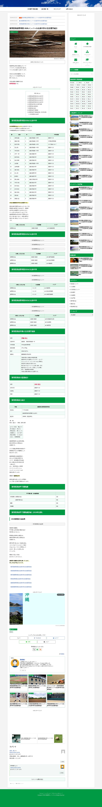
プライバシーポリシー (57, 793)
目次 (35, 93)
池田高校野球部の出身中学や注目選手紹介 (21, 570)
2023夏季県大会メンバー (38, 306)
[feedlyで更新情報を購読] (37, 649)
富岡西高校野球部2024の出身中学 (35, 100)
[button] (46, 641)
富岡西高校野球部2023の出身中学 (35, 102)
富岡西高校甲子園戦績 (33, 110)
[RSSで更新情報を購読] (40, 649)
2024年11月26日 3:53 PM (15, 752)
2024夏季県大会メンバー (38, 275)
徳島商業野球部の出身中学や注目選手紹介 (21, 586)
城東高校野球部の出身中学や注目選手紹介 (21, 582)
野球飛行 (22, 659)
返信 (63, 761)
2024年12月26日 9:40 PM (15, 767)
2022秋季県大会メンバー (38, 310)
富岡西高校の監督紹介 (33, 106)
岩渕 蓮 (12, 750)
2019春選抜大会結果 (34, 114)
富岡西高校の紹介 (32, 108)
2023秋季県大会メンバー (38, 279)
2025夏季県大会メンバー (38, 240)
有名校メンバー (14, 629)
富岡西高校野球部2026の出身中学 (35, 96)
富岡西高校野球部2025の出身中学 (35, 98)
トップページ (48, 793)
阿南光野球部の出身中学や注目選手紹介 (21, 578)
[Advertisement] (37, 721)
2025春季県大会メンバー (38, 244)
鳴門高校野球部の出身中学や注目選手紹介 (21, 566)
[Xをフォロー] (34, 649)
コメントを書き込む (37, 779)
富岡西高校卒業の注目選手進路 (35, 104)
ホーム (41, 793)
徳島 (12, 631)
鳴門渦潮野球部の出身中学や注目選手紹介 (21, 574)
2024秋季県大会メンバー (38, 249)
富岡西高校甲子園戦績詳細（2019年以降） (37, 112)
